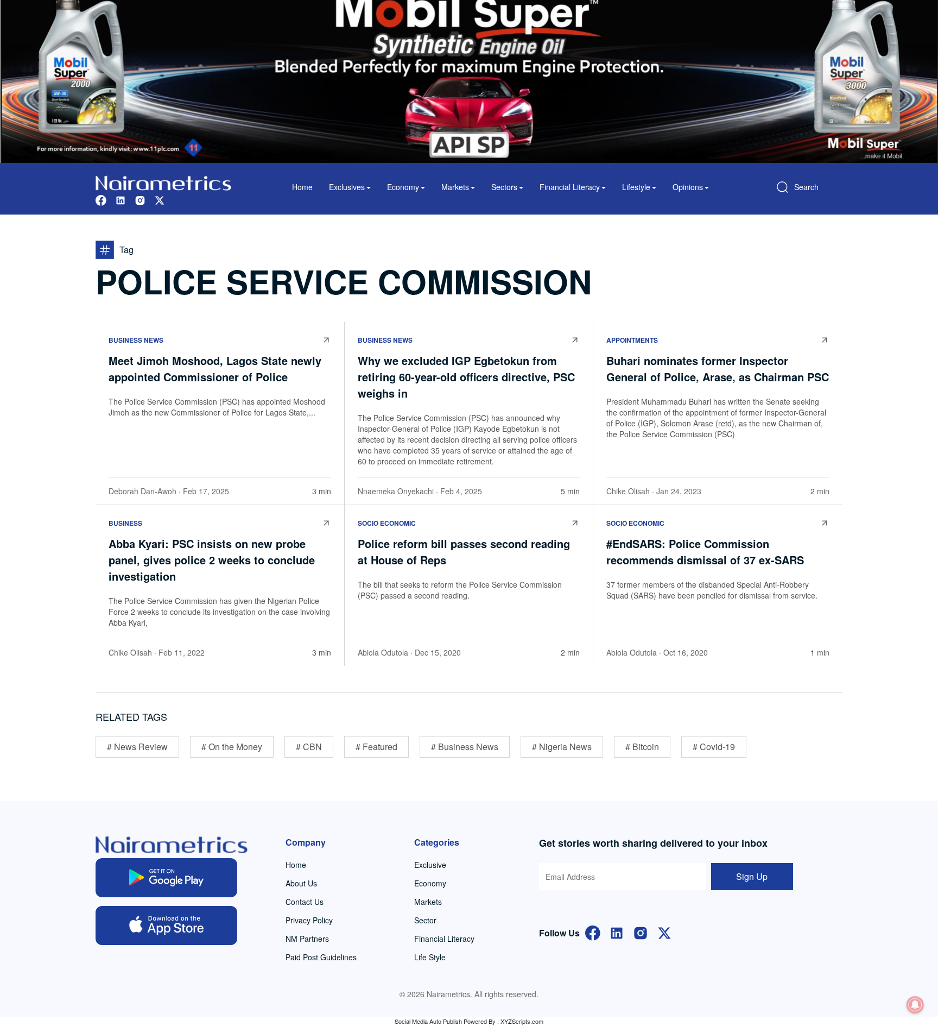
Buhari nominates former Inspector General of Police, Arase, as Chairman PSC (717, 369)
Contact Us (305, 901)
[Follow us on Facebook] (101, 199)
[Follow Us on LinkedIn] (616, 932)
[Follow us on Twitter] (159, 199)
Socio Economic (387, 523)
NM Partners (307, 938)
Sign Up (752, 876)
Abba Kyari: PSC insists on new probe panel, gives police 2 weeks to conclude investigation (212, 560)
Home (302, 186)
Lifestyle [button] (636, 186)
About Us (301, 883)
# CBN (309, 746)
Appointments (632, 340)
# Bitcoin (642, 746)
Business (125, 523)
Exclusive (430, 864)
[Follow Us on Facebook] (592, 932)
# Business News (464, 746)
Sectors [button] (504, 186)
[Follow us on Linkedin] (120, 199)
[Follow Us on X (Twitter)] (664, 932)
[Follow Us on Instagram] (640, 932)
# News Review (137, 746)
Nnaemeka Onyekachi (396, 491)
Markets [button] (455, 186)
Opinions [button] (688, 186)
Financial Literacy (444, 938)
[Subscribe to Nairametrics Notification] (915, 1005)
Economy (430, 883)
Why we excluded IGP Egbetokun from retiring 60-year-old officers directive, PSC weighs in (466, 377)
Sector (425, 920)
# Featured (376, 746)
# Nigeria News (562, 746)
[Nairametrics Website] (163, 181)
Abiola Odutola (383, 652)
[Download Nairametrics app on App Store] (166, 925)
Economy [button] (403, 186)
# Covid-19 (714, 746)
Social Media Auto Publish (428, 1021)
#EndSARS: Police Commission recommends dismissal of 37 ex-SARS (705, 552)
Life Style (430, 957)
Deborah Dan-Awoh (142, 491)
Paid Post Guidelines (321, 957)
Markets (428, 901)
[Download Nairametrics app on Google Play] (166, 877)
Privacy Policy (309, 920)
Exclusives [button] (347, 186)
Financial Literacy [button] (570, 186)
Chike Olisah (628, 491)
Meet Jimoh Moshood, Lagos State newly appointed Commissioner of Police (215, 369)
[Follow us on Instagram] (140, 199)
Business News (136, 340)
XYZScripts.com (521, 1021)
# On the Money (231, 746)
